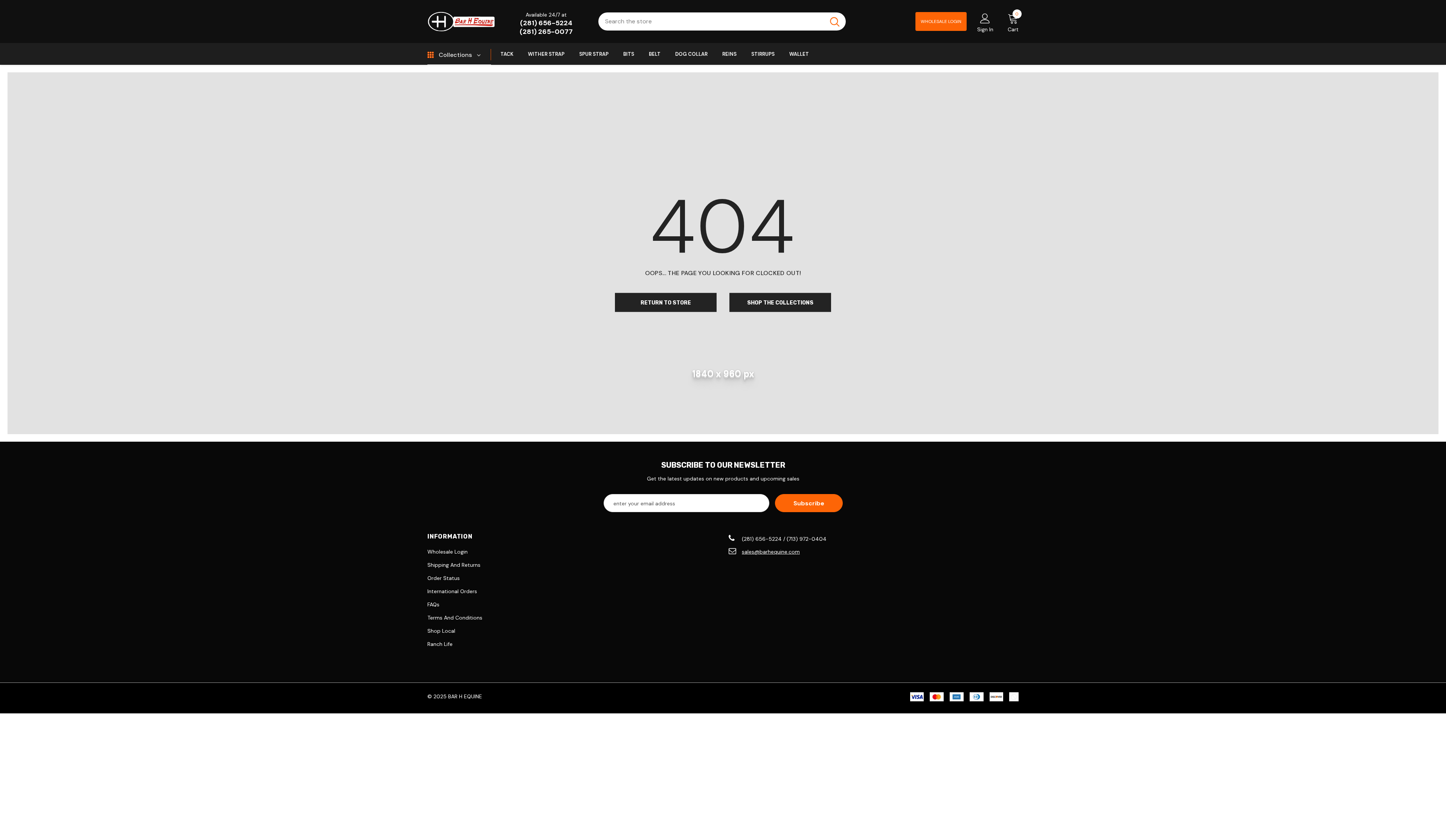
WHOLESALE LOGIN (941, 21)
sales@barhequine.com (771, 551)
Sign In (985, 29)
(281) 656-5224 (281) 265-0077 (546, 27)
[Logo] (461, 21)
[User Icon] (985, 18)
